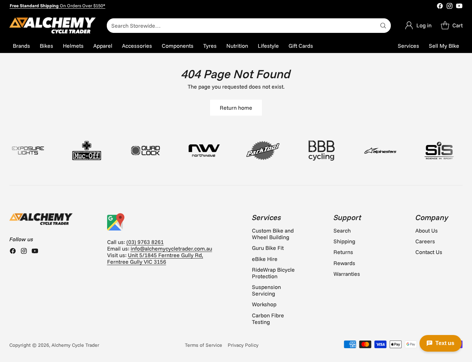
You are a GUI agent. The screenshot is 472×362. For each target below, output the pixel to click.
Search (342, 230)
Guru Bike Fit (268, 247)
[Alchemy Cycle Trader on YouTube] (459, 6)
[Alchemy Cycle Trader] (52, 25)
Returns (343, 251)
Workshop (264, 304)
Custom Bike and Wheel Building (273, 234)
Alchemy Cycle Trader (75, 345)
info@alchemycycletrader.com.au (171, 248)
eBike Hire (264, 258)
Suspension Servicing (266, 290)
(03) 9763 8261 (145, 241)
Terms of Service (203, 345)
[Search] (383, 25)
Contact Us (428, 251)
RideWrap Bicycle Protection (273, 273)
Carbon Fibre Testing (268, 318)
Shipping (344, 241)
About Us (426, 230)
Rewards (344, 263)
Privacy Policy (243, 345)
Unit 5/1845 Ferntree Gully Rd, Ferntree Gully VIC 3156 (155, 258)
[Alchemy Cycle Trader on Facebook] (439, 6)
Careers (425, 241)
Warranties (346, 273)
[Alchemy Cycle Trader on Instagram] (449, 6)
